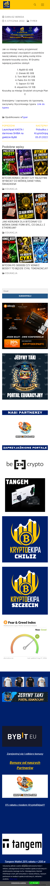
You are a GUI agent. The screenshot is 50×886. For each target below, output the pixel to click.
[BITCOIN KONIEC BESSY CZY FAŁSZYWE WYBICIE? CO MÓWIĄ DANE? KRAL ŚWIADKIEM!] (25, 162)
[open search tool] (35, 5)
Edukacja (11, 189)
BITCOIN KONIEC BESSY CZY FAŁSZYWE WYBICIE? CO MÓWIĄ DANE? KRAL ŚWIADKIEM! (24, 181)
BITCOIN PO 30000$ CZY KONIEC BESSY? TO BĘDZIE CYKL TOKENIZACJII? (25, 267)
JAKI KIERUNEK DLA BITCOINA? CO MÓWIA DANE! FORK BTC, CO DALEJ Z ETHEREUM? (23, 224)
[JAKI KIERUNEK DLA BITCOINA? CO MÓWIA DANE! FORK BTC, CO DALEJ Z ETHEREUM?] (25, 206)
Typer (33, 21)
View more (13, 879)
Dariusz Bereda (14, 17)
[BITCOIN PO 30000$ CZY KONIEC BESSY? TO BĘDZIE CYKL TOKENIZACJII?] (25, 250)
